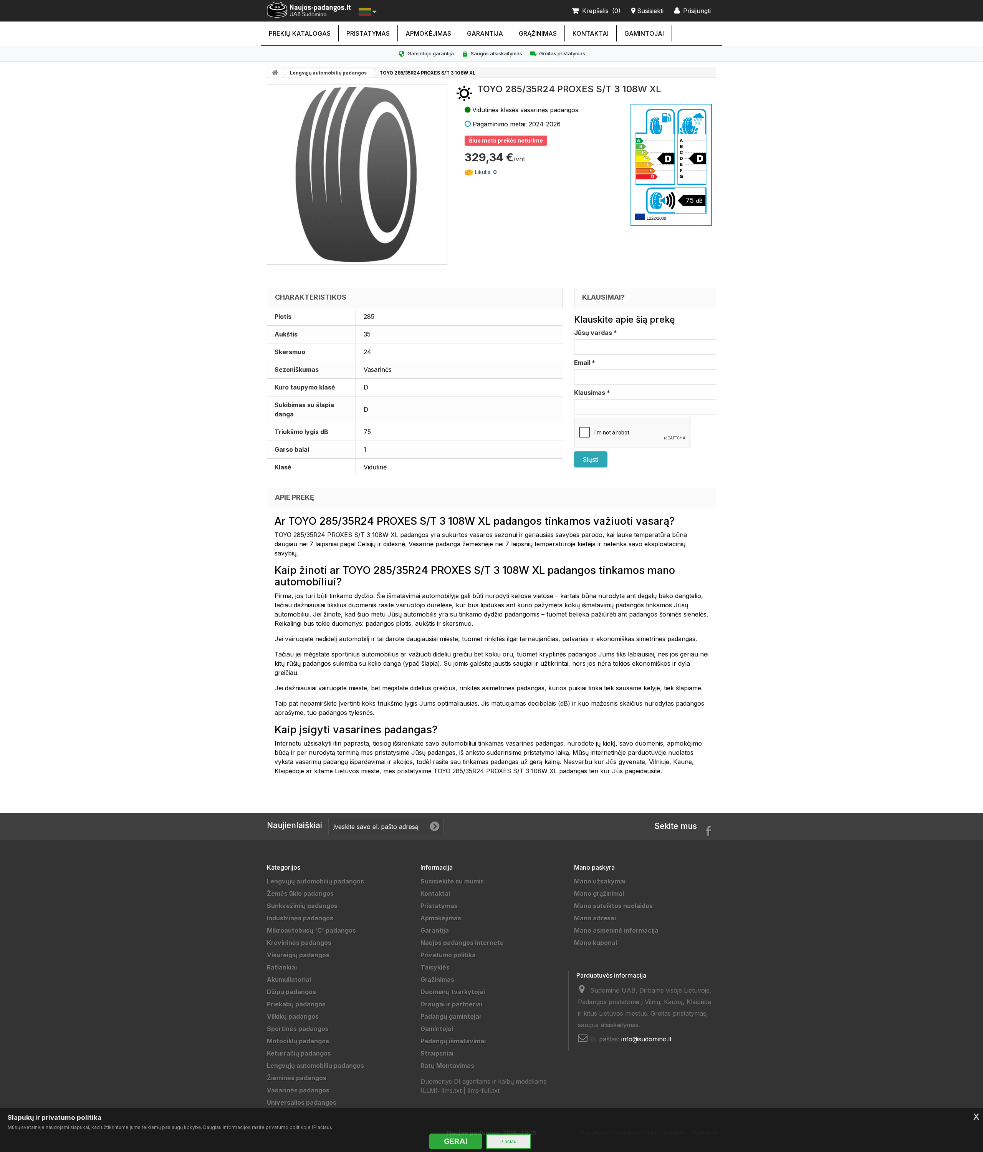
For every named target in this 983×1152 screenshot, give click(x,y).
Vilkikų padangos (293, 1016)
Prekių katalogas (300, 33)
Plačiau (508, 1141)
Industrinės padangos (300, 918)
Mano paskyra (594, 867)
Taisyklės (435, 967)
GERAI (455, 1141)
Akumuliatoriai (289, 979)
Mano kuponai (595, 942)
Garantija (485, 33)
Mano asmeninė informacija (616, 930)
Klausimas (592, 392)
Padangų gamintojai (450, 1016)
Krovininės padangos (299, 942)
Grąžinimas (538, 33)
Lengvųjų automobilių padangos (328, 73)
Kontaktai (591, 33)
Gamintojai (644, 33)
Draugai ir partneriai (451, 1004)
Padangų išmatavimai (453, 1041)
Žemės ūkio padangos (300, 893)
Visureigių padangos (298, 955)
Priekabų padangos (296, 1004)
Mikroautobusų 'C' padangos (311, 930)
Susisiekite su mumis (452, 881)
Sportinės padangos (298, 1029)
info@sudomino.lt (646, 1039)
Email (584, 362)
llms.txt (451, 1090)
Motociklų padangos (298, 1041)
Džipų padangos (291, 992)
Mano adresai (595, 918)
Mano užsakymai (600, 881)
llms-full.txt (483, 1090)
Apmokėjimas (428, 33)
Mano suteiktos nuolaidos (613, 906)
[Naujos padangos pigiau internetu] (309, 10)
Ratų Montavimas (447, 1065)
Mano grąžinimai (599, 893)
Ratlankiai (282, 967)
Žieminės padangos (296, 1078)
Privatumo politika (448, 955)
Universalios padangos (301, 1102)
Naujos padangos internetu (462, 942)
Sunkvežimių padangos (302, 906)
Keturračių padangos (299, 1053)
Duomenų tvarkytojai (452, 992)
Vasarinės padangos (298, 1090)
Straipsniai (436, 1053)
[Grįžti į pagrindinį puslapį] (275, 73)
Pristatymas (368, 33)
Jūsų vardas (595, 332)
